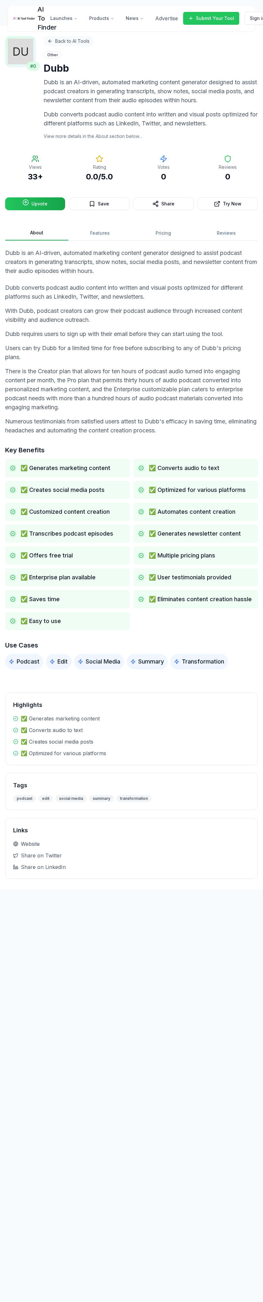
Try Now (232, 203)
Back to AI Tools (72, 41)
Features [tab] (100, 233)
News (132, 18)
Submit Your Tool (215, 18)
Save (103, 203)
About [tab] (36, 232)
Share (167, 203)
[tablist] (131, 233)
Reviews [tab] (226, 233)
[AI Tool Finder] (24, 18)
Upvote (39, 203)
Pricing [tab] (163, 233)
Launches (61, 18)
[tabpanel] (131, 459)
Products (99, 18)
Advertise (166, 18)
